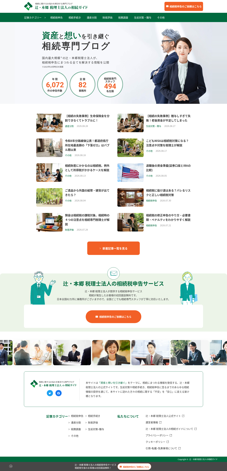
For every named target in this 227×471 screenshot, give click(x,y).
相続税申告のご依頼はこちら (186, 6)
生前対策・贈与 (142, 17)
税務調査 (123, 17)
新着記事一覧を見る (115, 248)
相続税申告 (56, 17)
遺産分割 (92, 17)
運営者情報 (152, 422)
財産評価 (107, 17)
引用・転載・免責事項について (161, 448)
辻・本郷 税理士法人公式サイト (163, 416)
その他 (161, 17)
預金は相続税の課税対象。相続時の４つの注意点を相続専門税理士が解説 (87, 219)
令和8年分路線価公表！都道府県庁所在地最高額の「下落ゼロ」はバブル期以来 (87, 145)
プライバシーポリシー (157, 435)
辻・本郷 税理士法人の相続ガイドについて (169, 429)
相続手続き (75, 17)
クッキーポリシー (155, 442)
